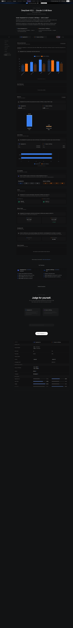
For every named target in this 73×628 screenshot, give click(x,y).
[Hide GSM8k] (30, 383)
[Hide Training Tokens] (30, 356)
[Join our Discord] (41, 1)
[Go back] (9, 37)
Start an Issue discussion (47, 259)
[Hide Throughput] (30, 373)
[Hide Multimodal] (30, 351)
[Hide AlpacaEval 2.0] (30, 378)
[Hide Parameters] (30, 353)
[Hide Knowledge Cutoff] (30, 362)
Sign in (68, 1)
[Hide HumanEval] (30, 386)
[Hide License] (30, 359)
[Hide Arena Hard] (30, 381)
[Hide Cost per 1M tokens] (30, 367)
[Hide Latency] (30, 371)
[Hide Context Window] (30, 347)
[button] (29, 37)
